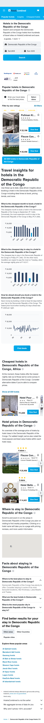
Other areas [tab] (8, 632)
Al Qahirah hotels (10, 649)
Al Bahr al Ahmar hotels (12, 658)
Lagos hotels (8, 675)
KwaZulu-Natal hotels (11, 678)
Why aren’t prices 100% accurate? (18, 708)
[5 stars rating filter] (31, 110)
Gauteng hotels (9, 655)
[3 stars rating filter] (12, 110)
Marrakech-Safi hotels (11, 652)
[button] (4, 10)
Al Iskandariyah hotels (12, 681)
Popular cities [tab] (9, 637)
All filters (38, 105)
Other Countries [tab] (23, 632)
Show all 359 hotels (10, 391)
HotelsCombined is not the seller (17, 700)
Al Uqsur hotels (9, 671)
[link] (22, 160)
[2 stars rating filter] (5, 110)
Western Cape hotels (11, 665)
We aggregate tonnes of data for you (19, 704)
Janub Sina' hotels (10, 668)
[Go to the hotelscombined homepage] (17, 10)
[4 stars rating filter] (21, 110)
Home (5, 719)
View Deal (34, 129)
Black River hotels (10, 662)
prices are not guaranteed (18, 693)
